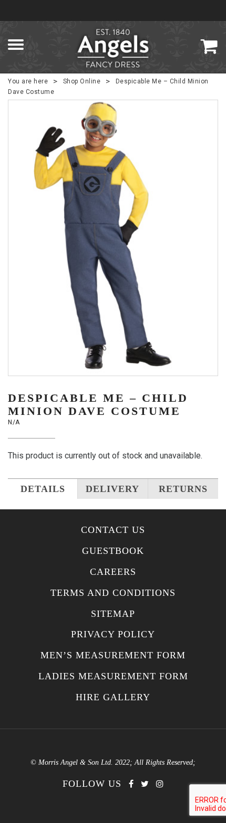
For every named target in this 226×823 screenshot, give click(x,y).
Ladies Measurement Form (113, 676)
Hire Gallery (113, 697)
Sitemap (113, 614)
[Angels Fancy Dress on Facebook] (131, 783)
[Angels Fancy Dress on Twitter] (145, 783)
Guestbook (113, 551)
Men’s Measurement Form (113, 655)
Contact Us (113, 530)
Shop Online (82, 81)
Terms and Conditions (113, 593)
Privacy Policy (113, 634)
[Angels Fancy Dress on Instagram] (159, 783)
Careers (113, 572)
